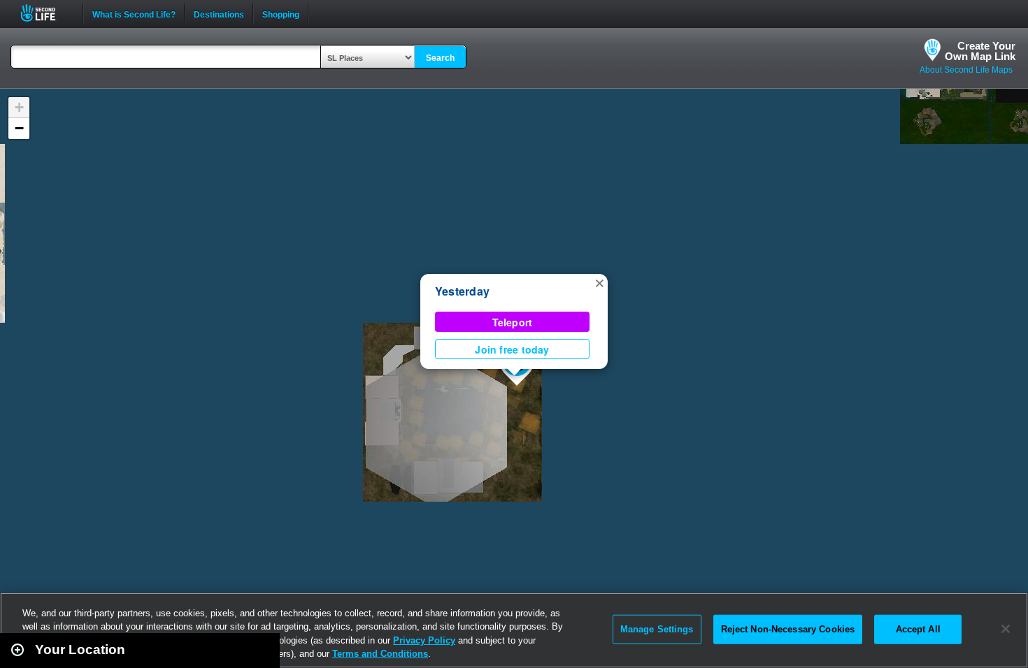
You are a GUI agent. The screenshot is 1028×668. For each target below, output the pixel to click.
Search (440, 58)
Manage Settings (657, 629)
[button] (599, 282)
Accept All (918, 629)
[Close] (1005, 628)
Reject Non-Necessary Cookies (788, 629)
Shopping (280, 13)
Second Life (46, 12)
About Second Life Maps (966, 70)
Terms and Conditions (380, 653)
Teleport (512, 322)
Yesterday (462, 291)
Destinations (219, 13)
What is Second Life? (134, 13)
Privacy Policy (424, 640)
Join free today (512, 349)
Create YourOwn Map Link (980, 51)
